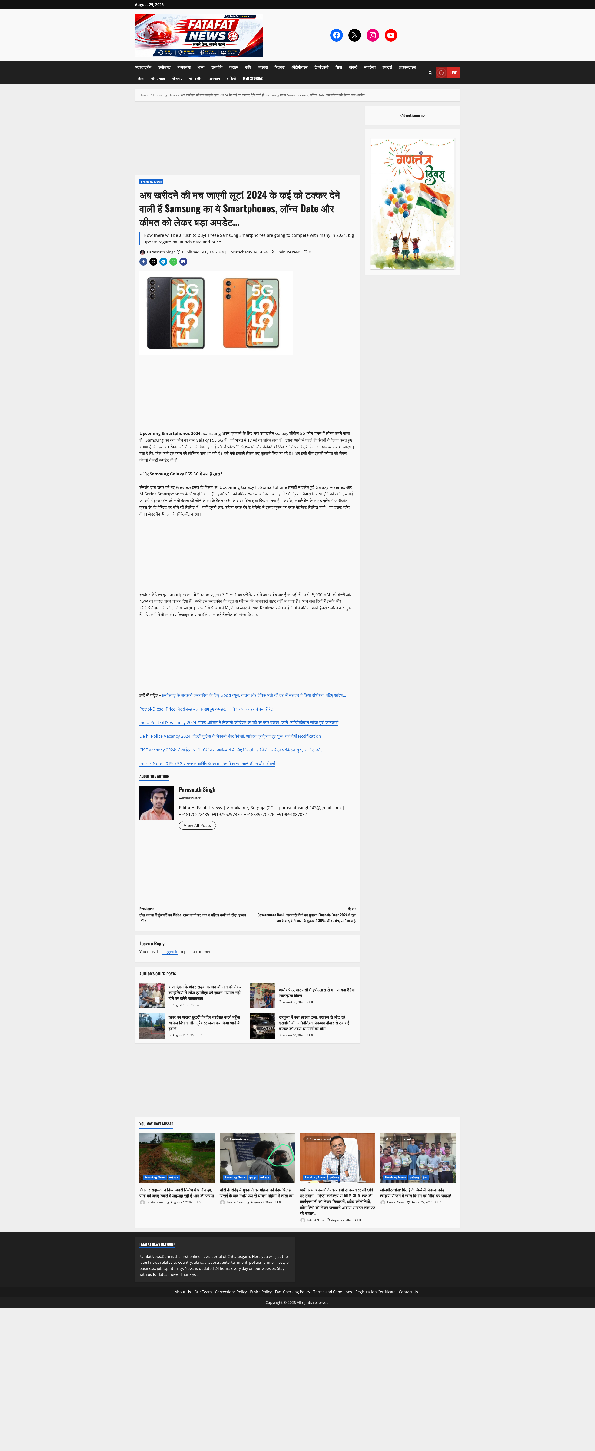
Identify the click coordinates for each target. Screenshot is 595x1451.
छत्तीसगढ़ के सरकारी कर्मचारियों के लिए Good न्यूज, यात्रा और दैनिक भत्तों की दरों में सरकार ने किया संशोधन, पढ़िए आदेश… (254, 695)
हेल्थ (141, 78)
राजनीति (216, 67)
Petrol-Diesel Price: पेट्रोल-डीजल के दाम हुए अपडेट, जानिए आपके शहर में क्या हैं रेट (206, 709)
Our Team (203, 1291)
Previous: (192, 914)
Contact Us (408, 1291)
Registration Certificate (375, 1291)
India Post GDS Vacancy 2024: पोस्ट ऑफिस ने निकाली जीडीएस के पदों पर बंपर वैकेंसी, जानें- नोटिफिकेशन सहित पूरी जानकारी (238, 722)
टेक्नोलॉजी (322, 67)
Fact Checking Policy (292, 1291)
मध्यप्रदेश (184, 67)
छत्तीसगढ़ (164, 67)
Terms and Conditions (332, 1291)
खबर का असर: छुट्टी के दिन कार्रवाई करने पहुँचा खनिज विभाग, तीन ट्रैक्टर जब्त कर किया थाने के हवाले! (152, 1026)
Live (453, 72)
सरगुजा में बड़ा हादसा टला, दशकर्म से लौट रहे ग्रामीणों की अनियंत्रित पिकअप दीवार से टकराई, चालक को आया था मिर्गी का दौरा (262, 1026)
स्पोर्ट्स (387, 67)
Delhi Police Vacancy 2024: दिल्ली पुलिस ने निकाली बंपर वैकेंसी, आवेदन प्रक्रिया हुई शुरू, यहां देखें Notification (230, 736)
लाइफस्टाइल (407, 67)
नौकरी (353, 67)
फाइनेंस (263, 67)
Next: (307, 914)
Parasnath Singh (161, 252)
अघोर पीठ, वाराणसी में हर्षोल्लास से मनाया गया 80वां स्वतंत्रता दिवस (262, 995)
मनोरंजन (370, 67)
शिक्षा (339, 67)
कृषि (248, 67)
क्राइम (233, 67)
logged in (170, 951)
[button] (430, 72)
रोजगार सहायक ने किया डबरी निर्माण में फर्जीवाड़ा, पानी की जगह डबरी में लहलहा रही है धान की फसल (176, 1192)
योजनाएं (177, 78)
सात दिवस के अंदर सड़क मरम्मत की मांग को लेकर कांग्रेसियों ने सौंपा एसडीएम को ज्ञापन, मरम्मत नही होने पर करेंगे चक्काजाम (152, 995)
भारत (201, 67)
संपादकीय (195, 78)
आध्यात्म (214, 78)
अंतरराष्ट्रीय (143, 67)
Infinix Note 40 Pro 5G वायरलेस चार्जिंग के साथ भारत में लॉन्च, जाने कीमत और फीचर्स (207, 763)
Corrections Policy (231, 1291)
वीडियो (231, 78)
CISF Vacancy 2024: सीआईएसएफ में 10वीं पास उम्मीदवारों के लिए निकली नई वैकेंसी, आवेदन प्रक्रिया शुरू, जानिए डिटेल (231, 750)
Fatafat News (155, 1202)
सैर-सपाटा (158, 78)
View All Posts (197, 825)
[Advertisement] (247, 140)
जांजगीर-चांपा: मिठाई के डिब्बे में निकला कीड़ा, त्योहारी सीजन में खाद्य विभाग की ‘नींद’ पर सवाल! (415, 1192)
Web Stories (253, 78)
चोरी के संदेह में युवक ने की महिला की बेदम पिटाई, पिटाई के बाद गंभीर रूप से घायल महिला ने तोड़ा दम (256, 1192)
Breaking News (151, 182)
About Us (183, 1291)
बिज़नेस (280, 67)
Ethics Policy (261, 1291)
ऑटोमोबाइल (300, 67)
